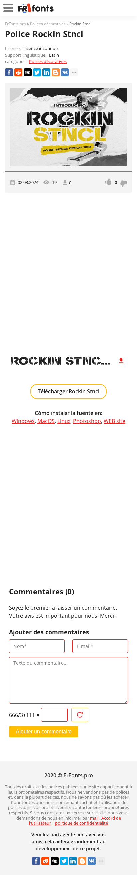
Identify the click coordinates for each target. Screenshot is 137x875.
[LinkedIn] (46, 72)
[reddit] (18, 72)
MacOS (46, 421)
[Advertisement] (68, 271)
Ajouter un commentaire (44, 731)
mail (94, 818)
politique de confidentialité (81, 823)
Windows (23, 421)
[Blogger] (56, 72)
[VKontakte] (65, 72)
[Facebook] (9, 72)
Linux (63, 421)
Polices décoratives (48, 61)
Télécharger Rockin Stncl (68, 391)
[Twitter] (37, 72)
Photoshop (87, 421)
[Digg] (28, 72)
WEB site (114, 421)
